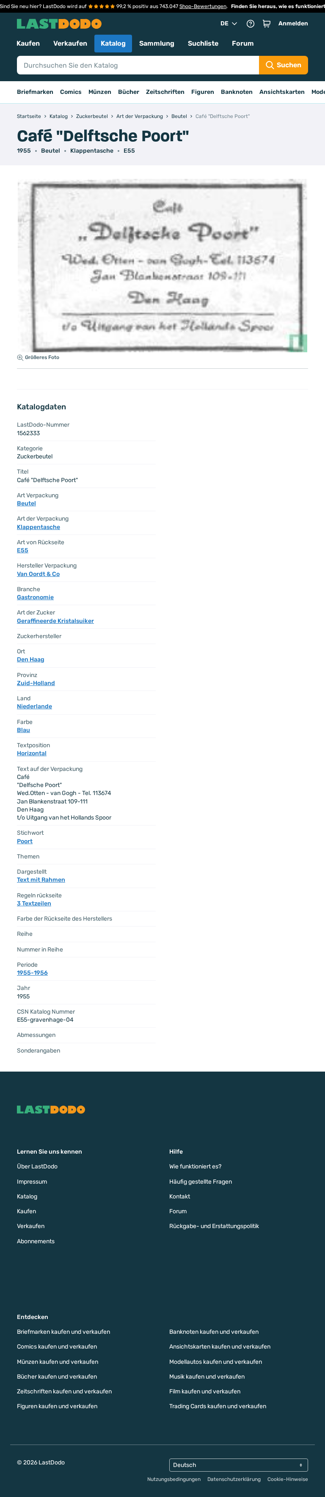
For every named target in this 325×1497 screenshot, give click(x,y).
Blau (23, 730)
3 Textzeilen (34, 903)
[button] (266, 23)
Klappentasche (91, 150)
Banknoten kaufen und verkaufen (214, 1331)
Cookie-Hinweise (287, 1479)
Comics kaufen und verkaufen (57, 1346)
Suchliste (203, 43)
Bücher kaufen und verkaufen (57, 1376)
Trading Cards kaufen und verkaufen (217, 1406)
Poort (25, 841)
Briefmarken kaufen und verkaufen (63, 1331)
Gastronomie (35, 597)
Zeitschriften (165, 92)
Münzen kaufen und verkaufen (57, 1361)
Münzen (99, 92)
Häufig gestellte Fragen (200, 1181)
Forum (243, 43)
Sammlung (156, 43)
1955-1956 (32, 972)
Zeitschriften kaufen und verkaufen (64, 1391)
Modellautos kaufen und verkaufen (215, 1361)
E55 (129, 150)
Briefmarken (35, 92)
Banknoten (237, 92)
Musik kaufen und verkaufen (207, 1376)
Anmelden (293, 23)
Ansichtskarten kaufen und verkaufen (219, 1346)
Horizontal (32, 753)
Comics (71, 92)
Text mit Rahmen (41, 879)
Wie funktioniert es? (195, 1166)
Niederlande (34, 706)
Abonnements (36, 1241)
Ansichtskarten (282, 92)
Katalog (113, 43)
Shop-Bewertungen (202, 6)
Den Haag (30, 659)
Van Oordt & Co (38, 574)
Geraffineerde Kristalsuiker (55, 621)
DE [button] (224, 23)
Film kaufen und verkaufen (204, 1391)
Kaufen (28, 43)
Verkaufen (70, 43)
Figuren (202, 92)
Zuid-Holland (36, 683)
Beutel (50, 150)
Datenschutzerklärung (234, 1479)
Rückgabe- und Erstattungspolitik (214, 1226)
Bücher (128, 92)
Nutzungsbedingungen (174, 1479)
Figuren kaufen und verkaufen (57, 1406)
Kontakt (179, 1196)
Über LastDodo (37, 1166)
